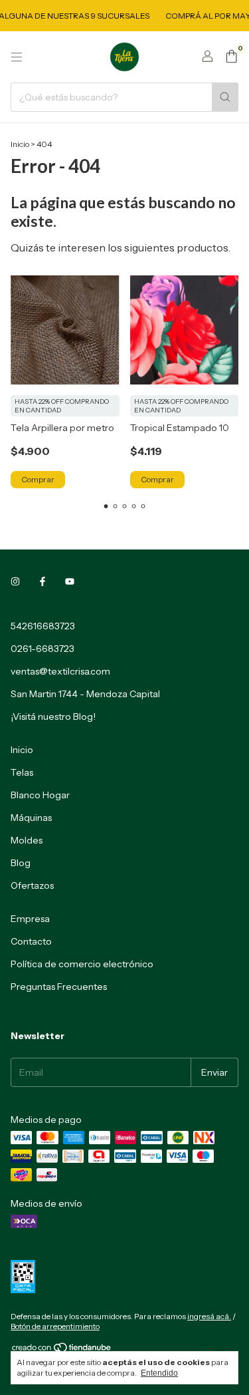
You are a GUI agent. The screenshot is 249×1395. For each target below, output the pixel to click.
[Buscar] (225, 97)
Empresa (30, 919)
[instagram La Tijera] (15, 582)
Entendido (159, 1373)
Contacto (31, 941)
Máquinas (31, 818)
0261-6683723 (42, 649)
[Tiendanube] (62, 1350)
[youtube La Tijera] (69, 582)
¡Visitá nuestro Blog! (53, 716)
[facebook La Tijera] (42, 582)
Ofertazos (32, 885)
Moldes (26, 840)
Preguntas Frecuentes (59, 987)
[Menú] (17, 57)
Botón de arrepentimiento (55, 1326)
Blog (21, 863)
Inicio (20, 144)
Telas (22, 772)
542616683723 (43, 626)
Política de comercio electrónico (82, 964)
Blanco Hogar (40, 795)
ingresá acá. (209, 1316)
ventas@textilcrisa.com (60, 671)
